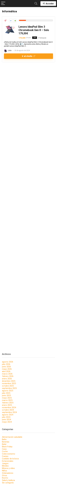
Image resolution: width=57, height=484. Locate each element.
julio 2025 (6, 393)
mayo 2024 (7, 422)
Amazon (43, 38)
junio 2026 (6, 366)
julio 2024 (6, 417)
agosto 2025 (7, 390)
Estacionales (7, 461)
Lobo (10, 50)
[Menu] (3, 3)
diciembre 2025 (8, 381)
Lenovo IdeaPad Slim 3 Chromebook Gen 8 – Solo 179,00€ (34, 30)
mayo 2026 (7, 369)
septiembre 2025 (9, 388)
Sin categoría (8, 482)
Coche (5, 451)
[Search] (36, 3)
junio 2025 (6, 395)
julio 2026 (6, 364)
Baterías (5, 442)
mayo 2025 (7, 398)
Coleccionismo (8, 454)
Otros (4, 475)
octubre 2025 (8, 386)
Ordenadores (7, 473)
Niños (4, 470)
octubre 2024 (8, 410)
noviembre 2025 (9, 383)
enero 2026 (7, 378)
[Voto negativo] (10, 20)
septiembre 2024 (9, 412)
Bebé (4, 444)
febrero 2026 (7, 376)
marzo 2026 (7, 374)
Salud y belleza (8, 480)
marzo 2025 (7, 400)
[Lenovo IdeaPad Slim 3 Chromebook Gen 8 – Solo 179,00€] (10, 26)
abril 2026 (6, 371)
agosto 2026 (7, 362)
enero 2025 (7, 405)
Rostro (5, 478)
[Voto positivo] (15, 20)
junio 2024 (6, 419)
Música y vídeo (8, 468)
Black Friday (7, 446)
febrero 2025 (7, 402)
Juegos (5, 463)
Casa (4, 449)
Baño (4, 439)
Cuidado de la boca (10, 458)
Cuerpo (5, 456)
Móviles (5, 466)
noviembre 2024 (9, 407)
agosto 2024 (7, 414)
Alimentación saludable (12, 437)
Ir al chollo (27, 56)
